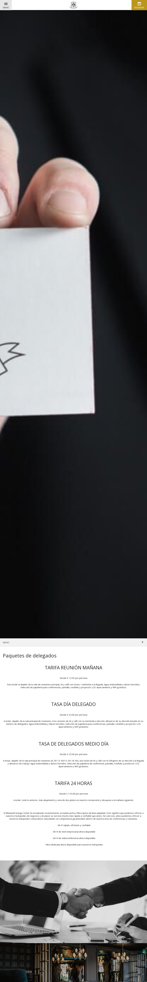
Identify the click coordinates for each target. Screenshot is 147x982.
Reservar (139, 7)
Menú (6, 7)
